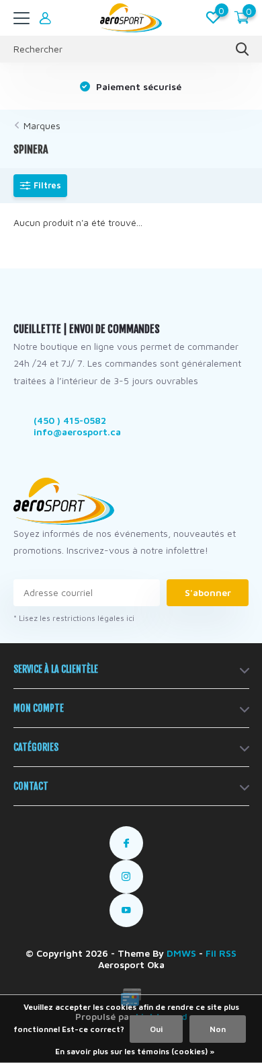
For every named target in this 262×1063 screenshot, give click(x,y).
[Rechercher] (242, 49)
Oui (156, 1029)
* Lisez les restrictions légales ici (73, 618)
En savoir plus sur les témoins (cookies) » (134, 1051)
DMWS (181, 953)
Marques (42, 125)
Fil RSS (221, 953)
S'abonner (208, 592)
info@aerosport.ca (77, 431)
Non (218, 1029)
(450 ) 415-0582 (70, 420)
